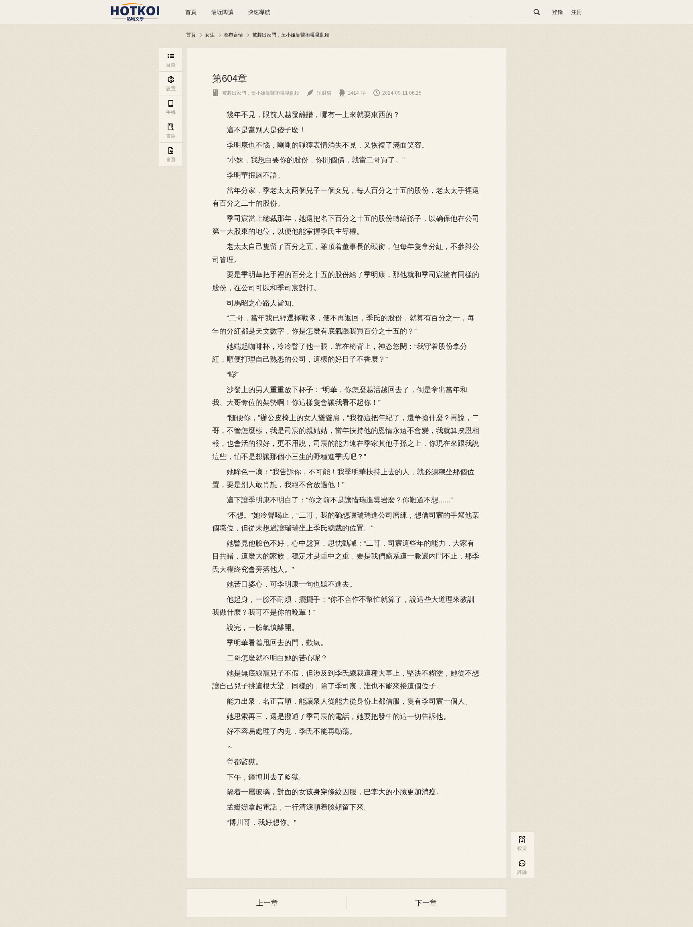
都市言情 (233, 35)
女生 (210, 35)
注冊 (576, 12)
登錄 (557, 12)
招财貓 (319, 93)
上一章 (267, 903)
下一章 (426, 903)
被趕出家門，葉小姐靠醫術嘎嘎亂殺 (290, 35)
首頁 (191, 12)
